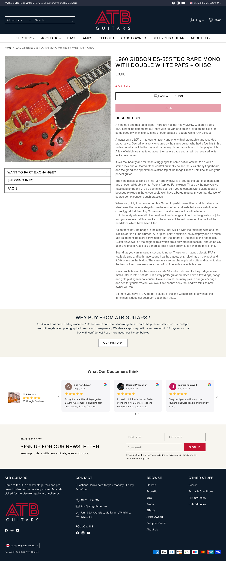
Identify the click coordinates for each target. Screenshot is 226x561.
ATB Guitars (32, 552)
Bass (149, 497)
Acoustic (152, 491)
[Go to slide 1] (135, 414)
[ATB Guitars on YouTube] (183, 3)
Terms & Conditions (201, 491)
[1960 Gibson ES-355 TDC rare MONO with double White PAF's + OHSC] (58, 109)
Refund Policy (197, 504)
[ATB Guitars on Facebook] (173, 3)
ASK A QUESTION (171, 96)
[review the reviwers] (104, 385)
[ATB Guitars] (113, 20)
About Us (152, 529)
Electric (151, 485)
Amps (150, 504)
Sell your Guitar (156, 523)
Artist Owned (155, 516)
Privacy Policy (197, 497)
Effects (151, 510)
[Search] (71, 20)
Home (8, 47)
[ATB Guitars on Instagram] (178, 3)
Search (193, 485)
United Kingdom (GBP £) (206, 3)
